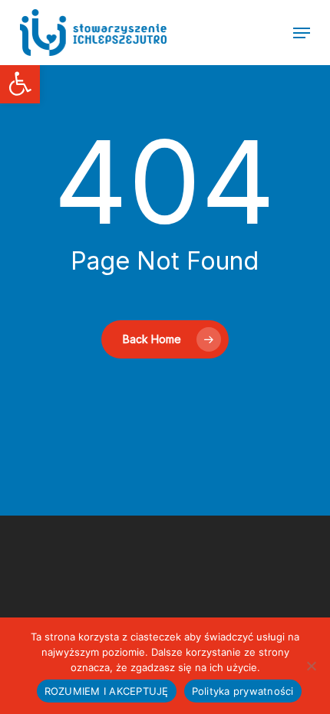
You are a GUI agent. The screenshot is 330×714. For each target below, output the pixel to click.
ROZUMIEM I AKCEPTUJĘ (107, 691)
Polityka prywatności (243, 691)
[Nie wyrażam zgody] (310, 665)
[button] (20, 83)
